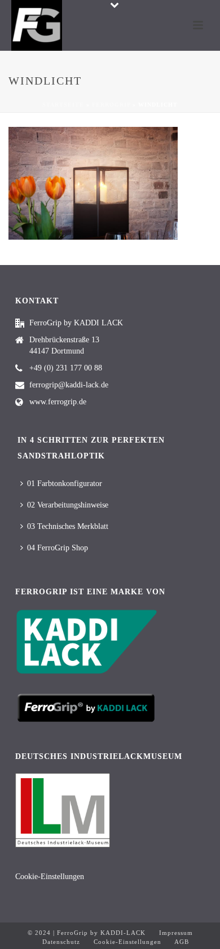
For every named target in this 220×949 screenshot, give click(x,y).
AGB (181, 941)
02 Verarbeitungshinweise (67, 505)
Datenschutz (61, 941)
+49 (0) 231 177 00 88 (65, 368)
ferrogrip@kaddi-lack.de (68, 385)
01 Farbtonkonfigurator (64, 483)
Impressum (176, 932)
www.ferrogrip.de (57, 402)
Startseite (63, 104)
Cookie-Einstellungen (49, 876)
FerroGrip (111, 104)
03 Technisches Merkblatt (67, 526)
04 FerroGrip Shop (57, 548)
